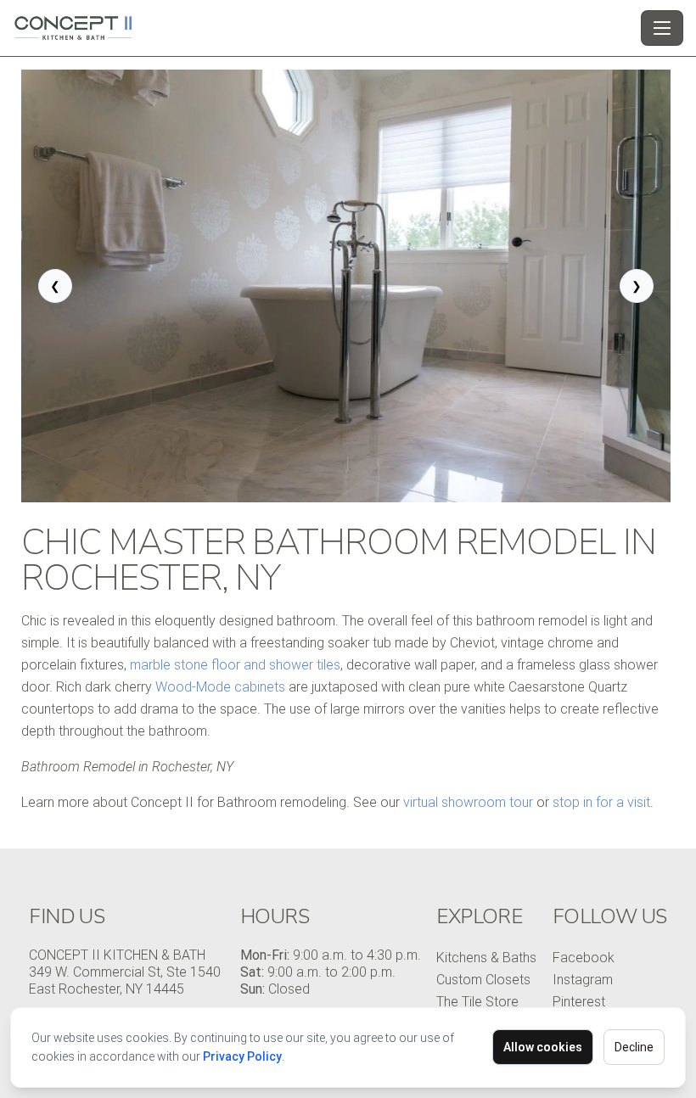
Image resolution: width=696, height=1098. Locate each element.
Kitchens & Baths (486, 958)
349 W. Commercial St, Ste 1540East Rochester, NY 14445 (125, 980)
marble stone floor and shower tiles (235, 665)
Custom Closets (483, 980)
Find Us (66, 916)
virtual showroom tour (468, 802)
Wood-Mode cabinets (220, 687)
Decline (634, 1047)
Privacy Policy (242, 1056)
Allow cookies (542, 1047)
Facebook (584, 958)
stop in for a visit (601, 802)
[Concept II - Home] (323, 28)
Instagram (583, 980)
